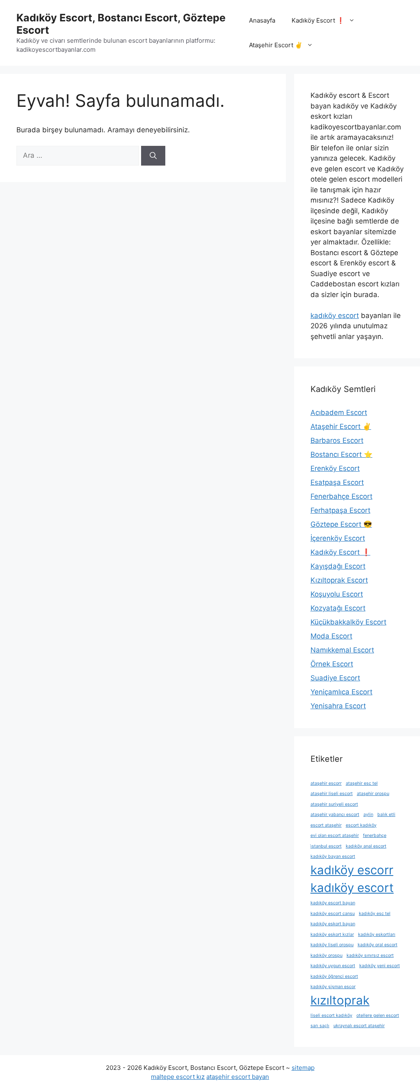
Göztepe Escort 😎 (341, 524)
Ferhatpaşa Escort (340, 510)
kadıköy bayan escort (332, 856)
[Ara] (153, 156)
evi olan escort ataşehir (334, 835)
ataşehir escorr (326, 783)
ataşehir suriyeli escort (334, 804)
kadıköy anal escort (366, 846)
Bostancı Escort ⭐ (341, 454)
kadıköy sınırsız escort (370, 955)
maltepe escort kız (178, 1077)
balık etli (386, 814)
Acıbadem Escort (338, 412)
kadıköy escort (334, 315)
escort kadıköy (361, 825)
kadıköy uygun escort (332, 965)
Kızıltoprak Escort (339, 580)
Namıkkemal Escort (342, 650)
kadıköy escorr (351, 870)
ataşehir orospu (373, 793)
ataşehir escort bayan (237, 1077)
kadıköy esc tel (374, 913)
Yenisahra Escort (338, 706)
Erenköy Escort (335, 468)
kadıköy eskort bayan (332, 923)
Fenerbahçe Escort (341, 496)
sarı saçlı (319, 1025)
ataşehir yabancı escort (334, 814)
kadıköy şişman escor (333, 986)
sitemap (303, 1068)
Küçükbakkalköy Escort (348, 622)
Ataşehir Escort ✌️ (276, 45)
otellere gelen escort (377, 1015)
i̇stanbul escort (326, 846)
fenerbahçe (374, 835)
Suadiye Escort (335, 678)
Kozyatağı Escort (337, 608)
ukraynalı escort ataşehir (359, 1025)
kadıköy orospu (326, 955)
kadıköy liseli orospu (332, 944)
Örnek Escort (331, 664)
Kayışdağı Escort (337, 566)
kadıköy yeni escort (379, 965)
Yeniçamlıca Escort (341, 692)
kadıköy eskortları (376, 934)
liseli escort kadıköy (331, 1015)
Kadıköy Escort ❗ (318, 20)
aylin (368, 814)
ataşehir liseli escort (331, 793)
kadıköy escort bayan (332, 903)
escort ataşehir (326, 825)
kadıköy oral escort (377, 944)
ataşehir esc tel (362, 783)
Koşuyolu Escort (336, 594)
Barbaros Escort (336, 440)
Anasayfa (262, 20)
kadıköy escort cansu (332, 913)
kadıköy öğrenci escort (334, 976)
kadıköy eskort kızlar (332, 934)
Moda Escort (331, 636)
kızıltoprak (340, 1000)
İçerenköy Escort (337, 538)
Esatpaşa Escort (337, 482)
